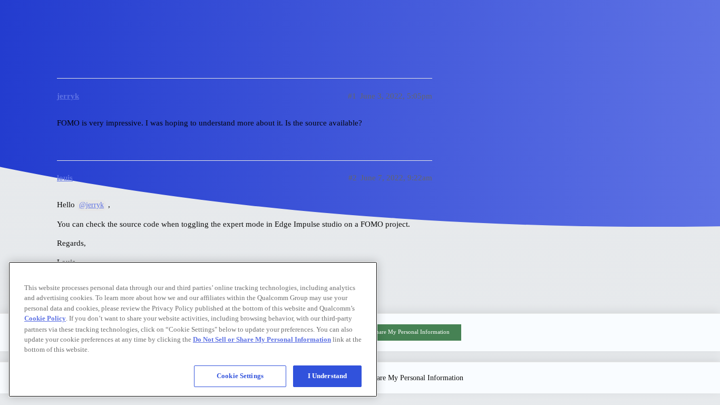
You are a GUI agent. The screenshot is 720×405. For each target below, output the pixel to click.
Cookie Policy (45, 318)
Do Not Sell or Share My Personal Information (393, 332)
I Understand (327, 376)
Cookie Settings (240, 376)
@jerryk (91, 205)
